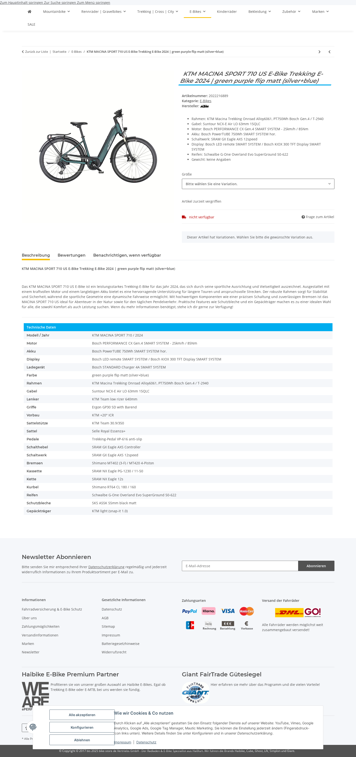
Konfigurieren (82, 727)
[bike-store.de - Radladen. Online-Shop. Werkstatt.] (29, 11)
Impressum (122, 742)
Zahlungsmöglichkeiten (41, 626)
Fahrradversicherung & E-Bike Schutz (52, 609)
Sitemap (108, 626)
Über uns (29, 618)
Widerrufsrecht (114, 652)
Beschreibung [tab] (36, 255)
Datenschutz (146, 742)
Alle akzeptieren (82, 715)
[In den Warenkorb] (26, 67)
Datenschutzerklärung (106, 567)
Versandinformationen (40, 635)
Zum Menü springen (93, 2)
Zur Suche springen (60, 2)
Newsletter (30, 652)
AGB (105, 618)
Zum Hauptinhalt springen (22, 2)
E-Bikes (205, 101)
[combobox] (258, 184)
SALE (31, 24)
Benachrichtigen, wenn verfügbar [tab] (127, 255)
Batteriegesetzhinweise (120, 643)
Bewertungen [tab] (71, 255)
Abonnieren (316, 566)
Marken (28, 643)
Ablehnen (82, 740)
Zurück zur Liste (36, 51)
